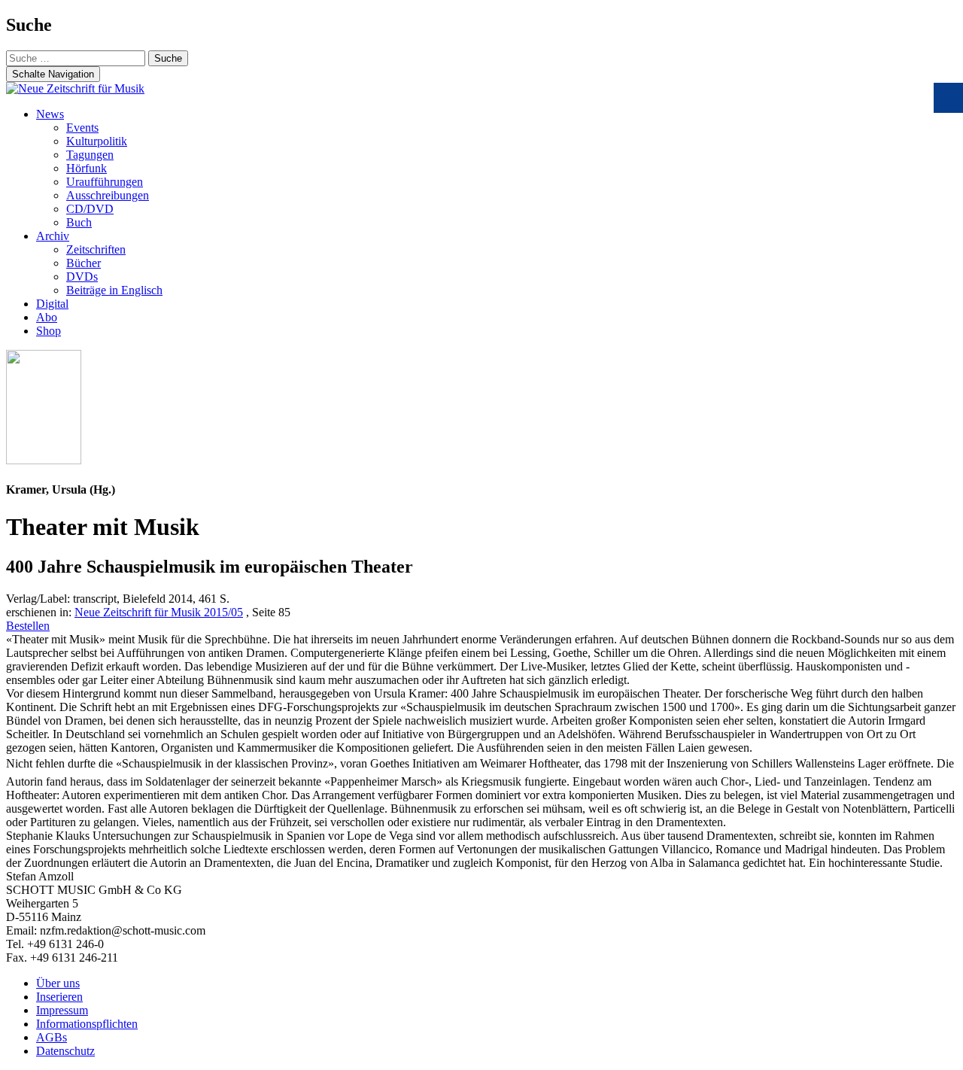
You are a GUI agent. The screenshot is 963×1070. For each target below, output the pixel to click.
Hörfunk (86, 168)
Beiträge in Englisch (114, 290)
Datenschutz (65, 1050)
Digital (52, 303)
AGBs (51, 1037)
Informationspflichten (87, 1023)
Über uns (58, 983)
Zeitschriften (96, 249)
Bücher (83, 263)
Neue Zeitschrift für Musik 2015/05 (158, 612)
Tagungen (90, 154)
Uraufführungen (104, 181)
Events (82, 127)
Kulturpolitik (96, 141)
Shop (48, 330)
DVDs (82, 276)
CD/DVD (90, 208)
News (50, 114)
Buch (79, 222)
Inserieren (59, 996)
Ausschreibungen (107, 195)
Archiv (52, 236)
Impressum (62, 1010)
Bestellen (28, 625)
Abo (46, 317)
